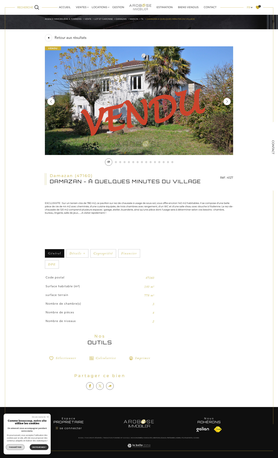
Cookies (196, 438)
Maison (134, 19)
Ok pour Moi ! (39, 447)
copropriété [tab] (103, 253)
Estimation (165, 7)
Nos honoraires (136, 438)
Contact (210, 7)
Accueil (65, 7)
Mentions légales (159, 438)
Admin (178, 438)
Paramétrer (15, 447)
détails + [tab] (77, 253)
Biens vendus (188, 7)
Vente (88, 19)
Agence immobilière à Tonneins (63, 19)
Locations (99, 7)
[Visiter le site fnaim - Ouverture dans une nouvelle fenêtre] (202, 429)
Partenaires (171, 438)
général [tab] (54, 253)
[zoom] (139, 154)
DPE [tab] (52, 264)
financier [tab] (129, 253)
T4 (142, 19)
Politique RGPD (187, 438)
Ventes (81, 7)
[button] (227, 101)
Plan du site (148, 438)
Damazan (121, 19)
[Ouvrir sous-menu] (88, 7)
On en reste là (38, 417)
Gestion (118, 7)
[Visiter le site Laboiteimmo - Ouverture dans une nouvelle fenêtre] (138, 449)
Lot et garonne (103, 19)
